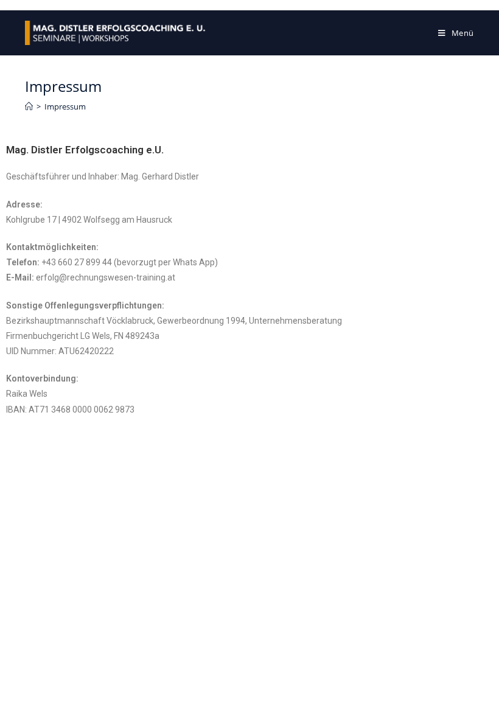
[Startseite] (29, 106)
